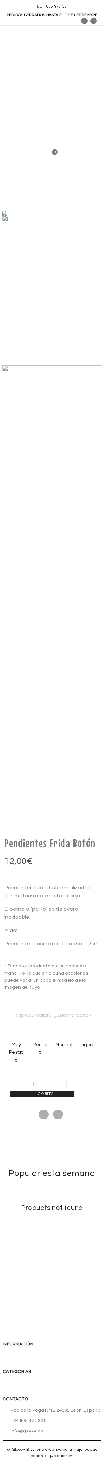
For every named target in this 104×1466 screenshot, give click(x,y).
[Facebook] (44, 1114)
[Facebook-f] (84, 21)
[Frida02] (52, 440)
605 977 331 (57, 6)
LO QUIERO (45, 1093)
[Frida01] (52, 290)
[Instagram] (93, 21)
